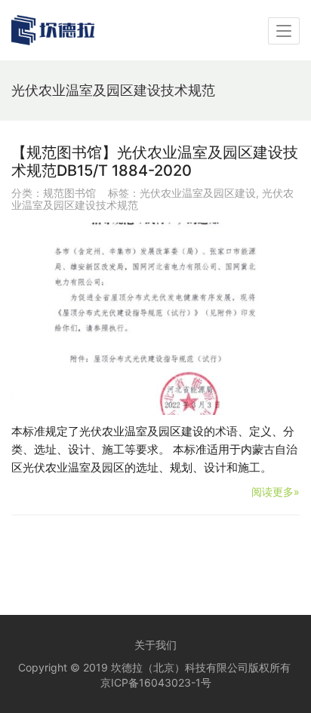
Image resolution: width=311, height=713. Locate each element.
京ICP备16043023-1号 (155, 682)
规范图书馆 (69, 192)
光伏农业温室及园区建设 (198, 192)
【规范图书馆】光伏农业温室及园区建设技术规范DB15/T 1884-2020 (154, 161)
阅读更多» (275, 491)
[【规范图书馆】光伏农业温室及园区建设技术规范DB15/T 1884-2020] (155, 319)
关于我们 (155, 644)
